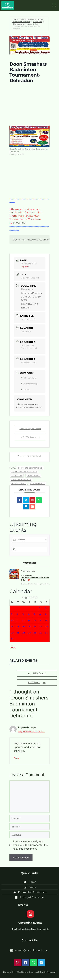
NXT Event (34, 682)
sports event (18, 484)
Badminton (37, 22)
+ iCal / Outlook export (30, 437)
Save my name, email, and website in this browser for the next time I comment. (30, 845)
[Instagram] (17, 962)
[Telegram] (41, 962)
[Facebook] (25, 962)
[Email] (32, 506)
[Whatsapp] (33, 962)
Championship (18, 24)
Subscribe (19, 222)
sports (29, 24)
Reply (16, 758)
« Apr (12, 647)
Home (15, 19)
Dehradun (16, 476)
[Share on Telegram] (26, 506)
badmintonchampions (30, 468)
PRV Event (39, 673)
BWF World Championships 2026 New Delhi (35, 577)
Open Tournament (21, 480)
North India (33, 476)
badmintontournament (24, 472)
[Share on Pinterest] (32, 500)
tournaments (37, 484)
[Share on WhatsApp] (39, 500)
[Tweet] (26, 500)
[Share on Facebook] (19, 500)
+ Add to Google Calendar (30, 429)
